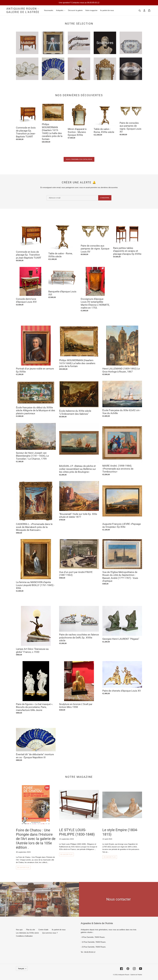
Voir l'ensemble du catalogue (79, 159)
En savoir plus (23, 867)
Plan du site (30, 930)
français (21, 968)
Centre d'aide (43, 930)
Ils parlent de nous (59, 930)
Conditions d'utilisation (24, 936)
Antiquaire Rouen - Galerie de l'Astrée (22, 10)
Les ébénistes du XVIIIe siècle (27, 933)
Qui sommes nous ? (50, 933)
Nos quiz (19, 930)
